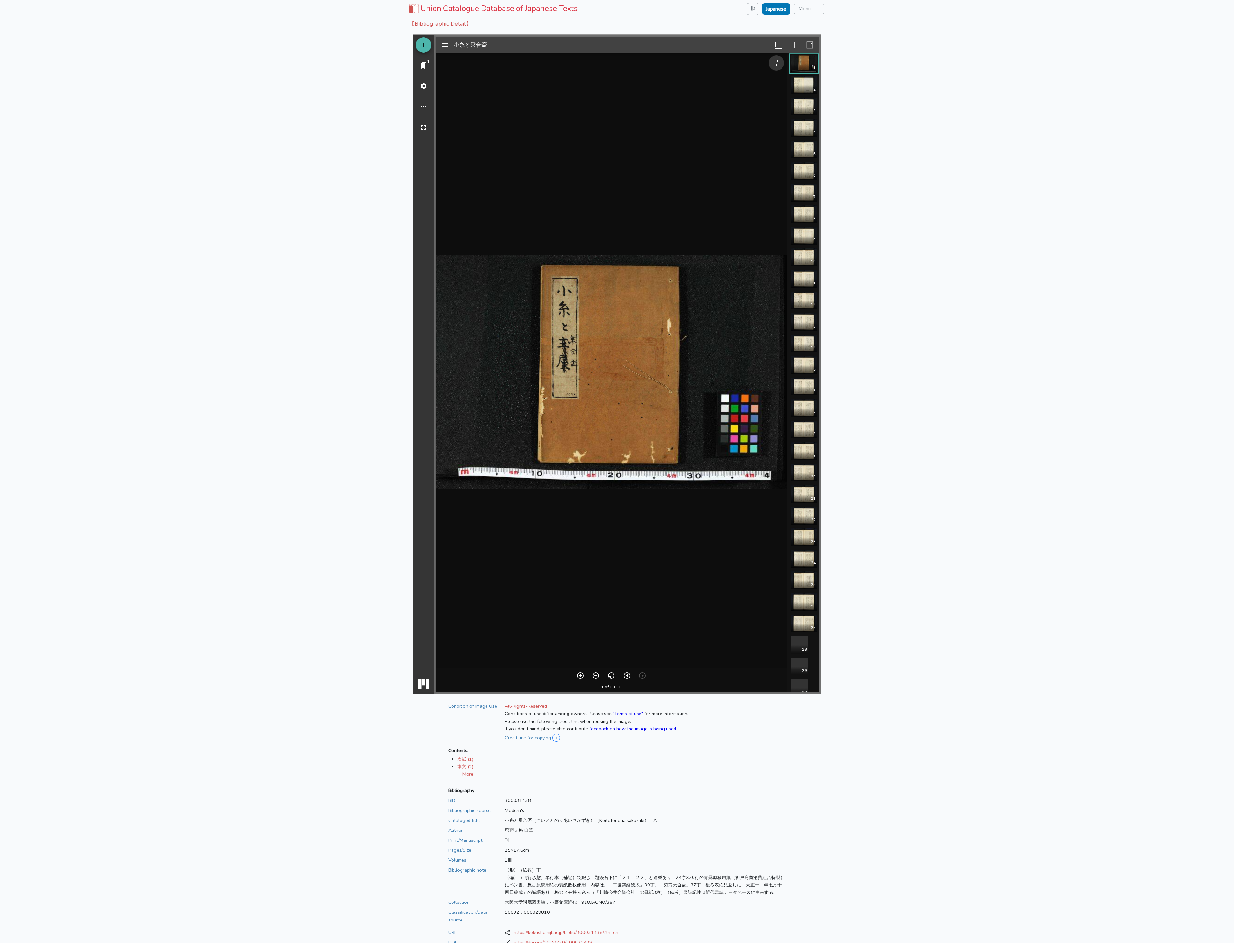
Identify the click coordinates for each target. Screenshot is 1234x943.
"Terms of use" (628, 713)
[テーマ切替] (753, 9)
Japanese (776, 9)
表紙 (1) (465, 759)
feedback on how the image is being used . (633, 728)
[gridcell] (492, 8)
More (467, 774)
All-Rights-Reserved (526, 706)
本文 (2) (465, 766)
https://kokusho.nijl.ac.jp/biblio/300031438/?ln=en (566, 932)
